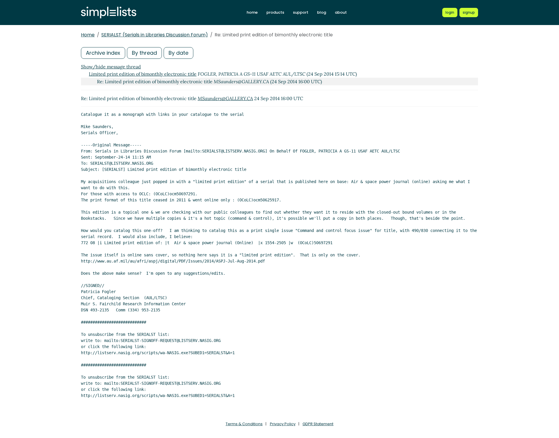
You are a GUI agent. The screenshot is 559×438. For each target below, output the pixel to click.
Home (88, 34)
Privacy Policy (283, 424)
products (275, 12)
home (252, 12)
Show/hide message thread (111, 67)
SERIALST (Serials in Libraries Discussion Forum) (154, 34)
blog (321, 12)
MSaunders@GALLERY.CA (225, 98)
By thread (144, 52)
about (341, 12)
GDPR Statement (318, 424)
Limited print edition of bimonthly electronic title (143, 74)
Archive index (103, 52)
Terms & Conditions (244, 424)
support (300, 12)
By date (178, 52)
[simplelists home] (108, 13)
